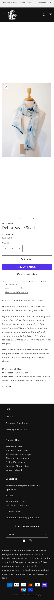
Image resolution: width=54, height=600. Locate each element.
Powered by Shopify (34, 595)
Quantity (6, 242)
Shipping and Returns (17, 429)
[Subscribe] (45, 534)
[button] (3, 15)
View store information (16, 292)
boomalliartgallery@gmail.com (22, 517)
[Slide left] (21, 218)
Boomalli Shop (23, 595)
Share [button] (8, 386)
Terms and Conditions (17, 423)
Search (9, 416)
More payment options (27, 274)
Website (10, 495)
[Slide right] (33, 218)
